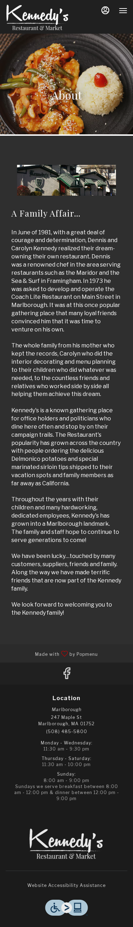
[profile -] (105, 10)
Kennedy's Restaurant (66, 844)
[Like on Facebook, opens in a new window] (66, 675)
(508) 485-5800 (66, 731)
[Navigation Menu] (123, 11)
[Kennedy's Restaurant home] (38, 18)
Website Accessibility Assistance (66, 885)
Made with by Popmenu (51, 653)
